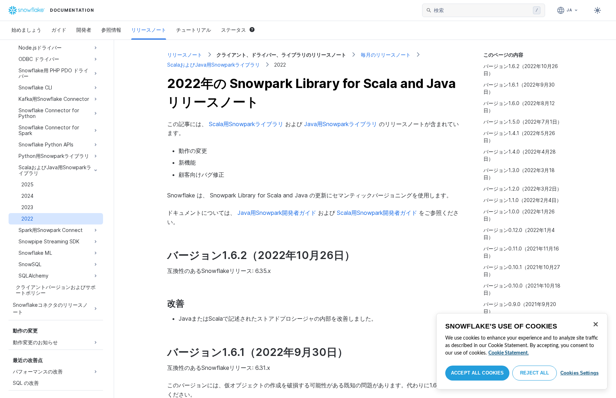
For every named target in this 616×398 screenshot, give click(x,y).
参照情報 (111, 30)
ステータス (233, 30)
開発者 (83, 30)
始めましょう (26, 30)
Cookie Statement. (508, 353)
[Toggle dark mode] (597, 10)
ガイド (58, 30)
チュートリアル (193, 30)
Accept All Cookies (477, 373)
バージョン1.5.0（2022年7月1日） (522, 122)
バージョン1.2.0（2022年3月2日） (522, 189)
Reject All (534, 373)
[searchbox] (482, 10)
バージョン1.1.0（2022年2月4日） (522, 200)
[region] (521, 351)
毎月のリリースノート (386, 55)
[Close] (596, 324)
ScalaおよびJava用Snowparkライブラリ (213, 65)
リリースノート (148, 30)
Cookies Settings (579, 373)
